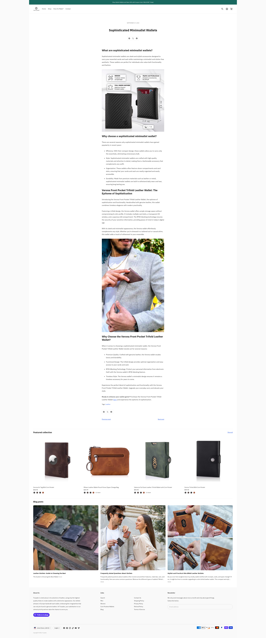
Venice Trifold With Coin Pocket (194, 487)
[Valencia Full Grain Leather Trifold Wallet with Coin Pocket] (158, 460)
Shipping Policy (139, 601)
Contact (68, 9)
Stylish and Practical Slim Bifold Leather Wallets (186, 573)
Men (101, 601)
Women (102, 604)
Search (102, 598)
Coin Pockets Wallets (107, 606)
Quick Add (57, 481)
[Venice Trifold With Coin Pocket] (208, 460)
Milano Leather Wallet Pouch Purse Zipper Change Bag (101, 487)
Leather (107, 404)
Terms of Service (139, 609)
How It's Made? (58, 9)
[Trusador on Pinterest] (67, 628)
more (60, 577)
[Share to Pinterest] (129, 38)
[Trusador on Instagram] (70, 628)
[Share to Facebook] (137, 38)
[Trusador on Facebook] (64, 628)
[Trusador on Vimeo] (79, 628)
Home (44, 9)
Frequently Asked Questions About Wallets (116, 573)
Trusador (44, 632)
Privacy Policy (138, 604)
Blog (101, 609)
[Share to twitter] (133, 38)
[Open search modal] (222, 9)
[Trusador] (36, 9)
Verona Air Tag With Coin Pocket (43, 487)
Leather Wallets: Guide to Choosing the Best (49, 573)
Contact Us (137, 598)
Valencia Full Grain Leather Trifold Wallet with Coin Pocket (153, 487)
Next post (161, 419)
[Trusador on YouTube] (76, 628)
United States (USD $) (43, 628)
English (57, 628)
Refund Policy (138, 606)
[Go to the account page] (227, 9)
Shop (49, 9)
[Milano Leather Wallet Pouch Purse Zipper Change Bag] (108, 460)
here (115, 400)
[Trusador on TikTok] (73, 628)
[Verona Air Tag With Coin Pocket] (57, 460)
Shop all (230, 432)
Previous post (106, 419)
